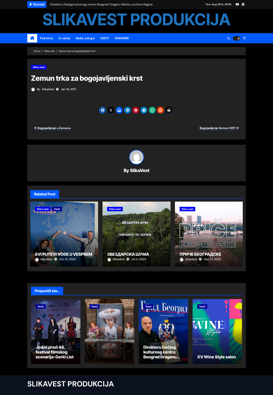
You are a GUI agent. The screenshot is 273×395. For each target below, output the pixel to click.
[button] (244, 38)
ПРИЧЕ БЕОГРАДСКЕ (200, 254)
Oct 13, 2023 (67, 259)
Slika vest (39, 67)
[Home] (32, 38)
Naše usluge (85, 38)
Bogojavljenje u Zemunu (54, 128)
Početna (46, 38)
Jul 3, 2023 (138, 259)
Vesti (57, 209)
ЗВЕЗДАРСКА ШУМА (128, 254)
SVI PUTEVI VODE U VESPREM (63, 254)
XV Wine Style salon (216, 356)
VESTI (104, 38)
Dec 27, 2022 (212, 259)
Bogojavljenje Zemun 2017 (218, 128)
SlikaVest (48, 89)
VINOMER (122, 38)
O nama (64, 38)
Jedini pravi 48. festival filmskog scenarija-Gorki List (55, 352)
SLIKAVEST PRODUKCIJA (136, 19)
